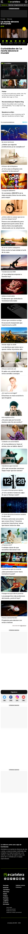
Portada (3, 19)
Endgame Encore (18, 5)
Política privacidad (11, 909)
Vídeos (5, 896)
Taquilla (5, 900)
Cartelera (6, 890)
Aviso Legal (9, 907)
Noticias (5, 887)
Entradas (6, 904)
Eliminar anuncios (14, 8)
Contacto (18, 887)
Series (5, 894)
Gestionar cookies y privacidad (14, 912)
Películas (9, 19)
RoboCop (11, 5)
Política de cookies (11, 910)
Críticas (5, 902)
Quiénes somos (20, 885)
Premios (5, 898)
